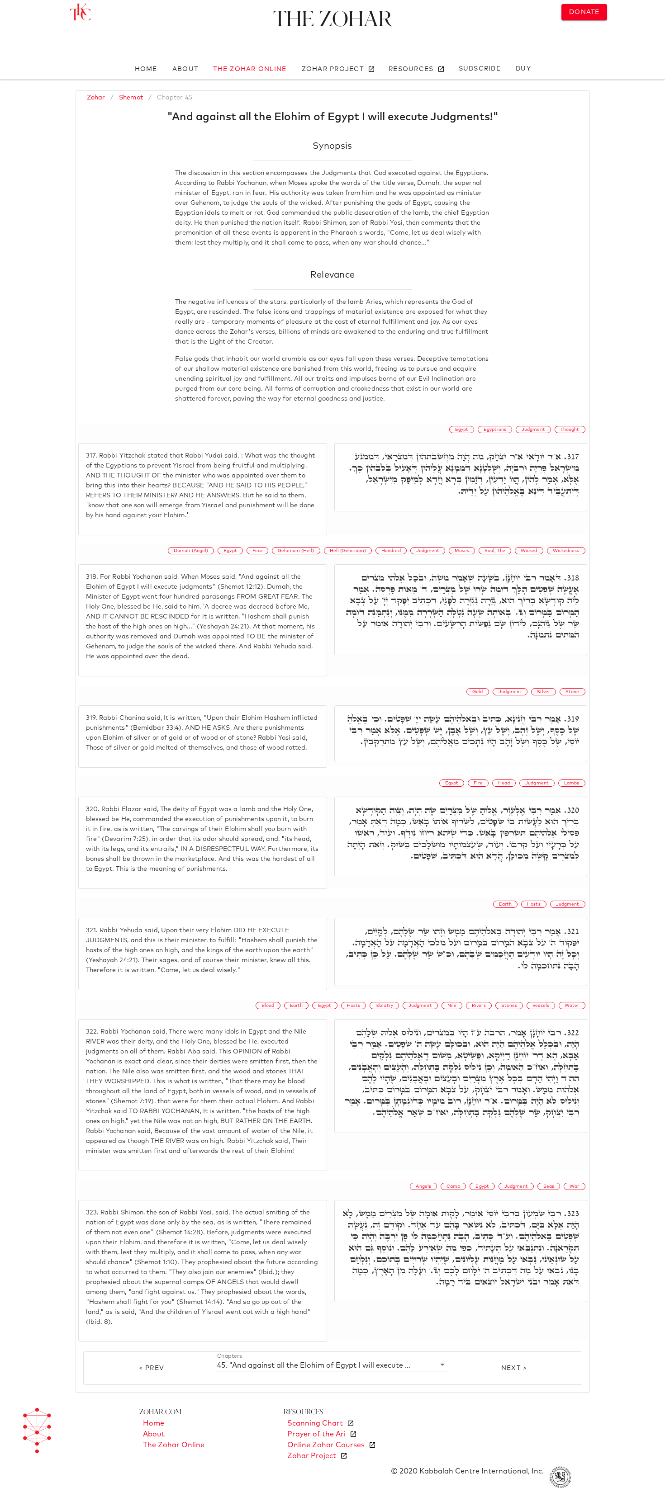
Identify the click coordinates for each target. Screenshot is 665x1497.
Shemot (131, 97)
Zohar (96, 97)
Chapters (229, 1356)
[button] (332, 1365)
